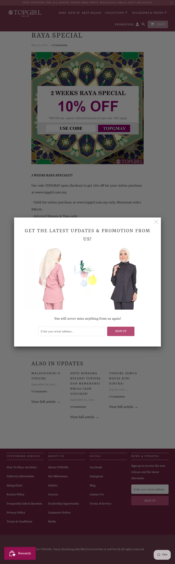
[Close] (156, 222)
